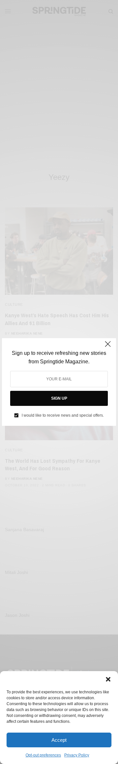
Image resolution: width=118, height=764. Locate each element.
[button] (108, 679)
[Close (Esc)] (107, 347)
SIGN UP (59, 398)
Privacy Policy (76, 755)
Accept (59, 740)
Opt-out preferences (43, 755)
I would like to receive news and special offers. (63, 415)
